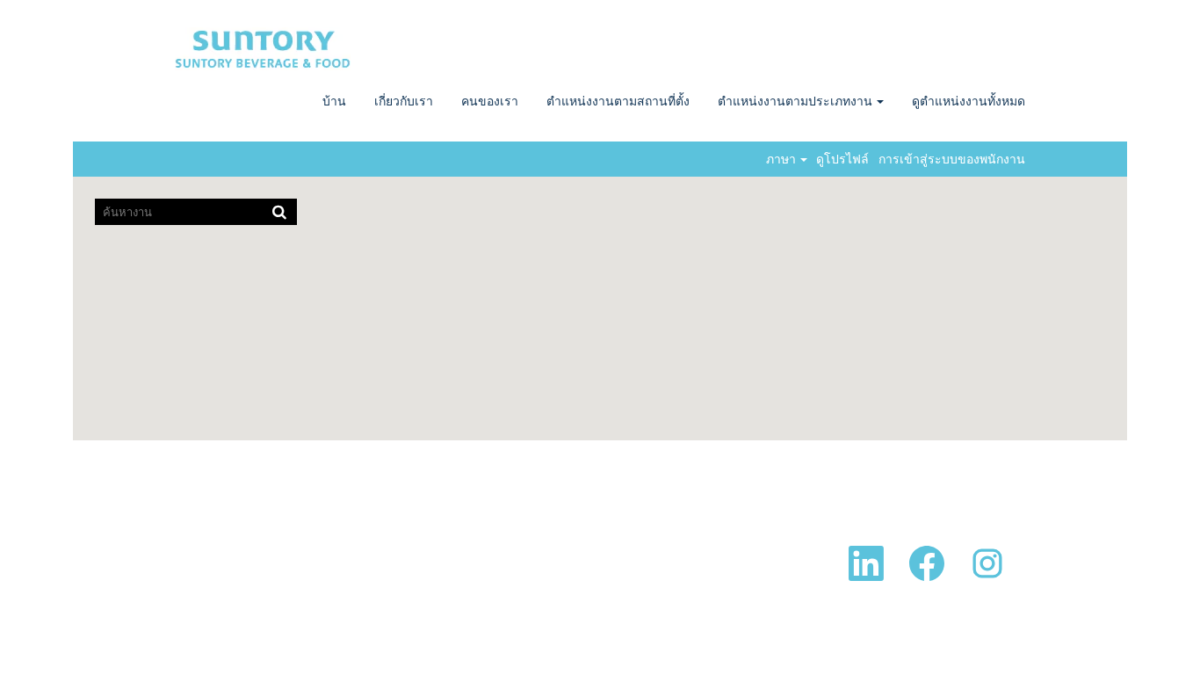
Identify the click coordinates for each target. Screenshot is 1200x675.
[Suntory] (262, 48)
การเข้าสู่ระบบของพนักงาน (951, 159)
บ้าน (334, 101)
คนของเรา (489, 101)
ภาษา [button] (782, 159)
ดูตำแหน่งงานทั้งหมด (968, 101)
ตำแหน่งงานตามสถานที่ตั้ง (618, 101)
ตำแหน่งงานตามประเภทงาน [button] (796, 101)
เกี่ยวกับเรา (403, 101)
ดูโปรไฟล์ (842, 159)
